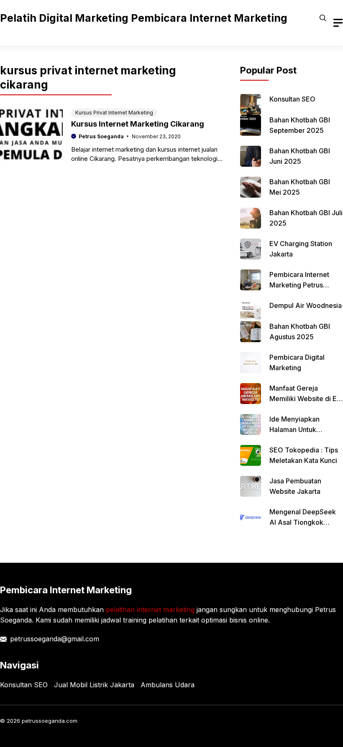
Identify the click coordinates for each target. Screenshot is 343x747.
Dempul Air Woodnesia (305, 305)
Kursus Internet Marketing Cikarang (137, 123)
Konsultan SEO (292, 99)
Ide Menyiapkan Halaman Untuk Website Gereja (294, 429)
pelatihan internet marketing (150, 609)
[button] (323, 18)
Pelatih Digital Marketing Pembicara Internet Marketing (143, 18)
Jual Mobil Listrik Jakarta (94, 685)
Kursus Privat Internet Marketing (114, 112)
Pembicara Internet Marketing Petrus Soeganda (299, 285)
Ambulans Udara (168, 685)
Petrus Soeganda (101, 136)
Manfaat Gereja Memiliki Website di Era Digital (306, 398)
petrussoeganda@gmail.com (54, 639)
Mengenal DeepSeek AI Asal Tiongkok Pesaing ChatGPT (302, 522)
